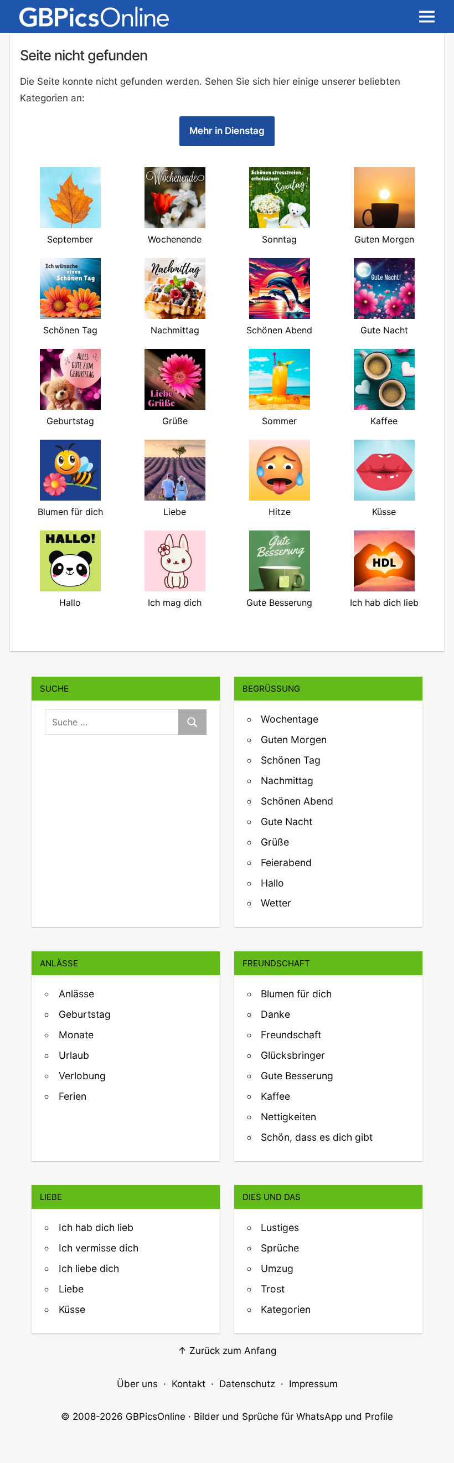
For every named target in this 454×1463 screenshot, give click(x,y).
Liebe (71, 1289)
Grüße (275, 842)
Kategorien (286, 1309)
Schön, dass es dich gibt (317, 1137)
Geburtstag (85, 1014)
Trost (273, 1289)
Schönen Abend (297, 801)
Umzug (277, 1268)
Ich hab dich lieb (96, 1227)
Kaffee (275, 1096)
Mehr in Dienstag (227, 130)
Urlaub (74, 1055)
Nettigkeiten (288, 1116)
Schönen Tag (291, 760)
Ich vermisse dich (98, 1248)
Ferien (72, 1096)
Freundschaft (291, 1034)
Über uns (137, 1383)
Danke (275, 1014)
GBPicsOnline (155, 1416)
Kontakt (188, 1383)
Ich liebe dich (89, 1268)
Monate (76, 1034)
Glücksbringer (293, 1055)
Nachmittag (287, 780)
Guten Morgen (294, 739)
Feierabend (286, 862)
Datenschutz (247, 1383)
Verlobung (82, 1075)
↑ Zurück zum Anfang (227, 1350)
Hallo (272, 883)
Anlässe (76, 994)
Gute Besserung (297, 1075)
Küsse (72, 1309)
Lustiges (280, 1227)
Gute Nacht (286, 821)
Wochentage (289, 719)
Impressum (313, 1383)
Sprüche (280, 1248)
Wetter (276, 903)
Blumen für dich (296, 994)
